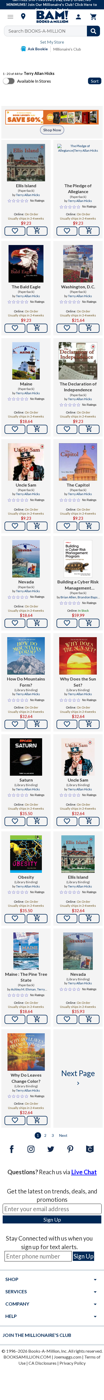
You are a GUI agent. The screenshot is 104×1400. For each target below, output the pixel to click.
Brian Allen (68, 597)
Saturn (26, 779)
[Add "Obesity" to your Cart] (37, 918)
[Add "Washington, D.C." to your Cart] (89, 328)
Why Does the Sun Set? (78, 681)
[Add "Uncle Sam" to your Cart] (37, 526)
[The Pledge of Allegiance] (78, 163)
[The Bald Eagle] (26, 264)
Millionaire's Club (67, 49)
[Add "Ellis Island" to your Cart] (37, 231)
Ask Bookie (38, 49)
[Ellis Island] (26, 163)
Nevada (26, 581)
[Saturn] (26, 757)
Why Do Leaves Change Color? (26, 1077)
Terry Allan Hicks (28, 195)
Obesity (26, 876)
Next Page (78, 1078)
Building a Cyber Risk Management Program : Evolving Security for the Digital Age (78, 585)
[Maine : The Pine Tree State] (26, 951)
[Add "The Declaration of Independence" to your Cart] (89, 429)
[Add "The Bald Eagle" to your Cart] (37, 328)
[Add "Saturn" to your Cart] (37, 821)
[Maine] (26, 361)
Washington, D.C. (78, 286)
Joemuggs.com (67, 1356)
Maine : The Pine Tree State (26, 976)
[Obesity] (26, 854)
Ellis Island (26, 185)
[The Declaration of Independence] (77, 361)
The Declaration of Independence (78, 386)
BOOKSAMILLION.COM (27, 1356)
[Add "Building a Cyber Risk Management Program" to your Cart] (89, 623)
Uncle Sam (26, 484)
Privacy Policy (72, 1362)
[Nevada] (26, 559)
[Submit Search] (93, 31)
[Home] (52, 17)
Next (63, 1135)
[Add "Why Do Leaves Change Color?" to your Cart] (37, 1120)
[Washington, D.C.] (78, 264)
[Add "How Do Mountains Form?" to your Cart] (37, 724)
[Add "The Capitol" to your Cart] (89, 526)
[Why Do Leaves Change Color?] (26, 1052)
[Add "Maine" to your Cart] (37, 429)
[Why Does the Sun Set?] (78, 656)
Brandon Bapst (88, 597)
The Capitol (78, 484)
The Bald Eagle (26, 286)
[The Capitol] (78, 462)
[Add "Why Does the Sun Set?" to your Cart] (89, 724)
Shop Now (52, 130)
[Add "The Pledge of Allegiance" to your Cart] (89, 231)
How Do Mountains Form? (26, 681)
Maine (26, 383)
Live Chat (84, 1172)
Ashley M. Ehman (23, 989)
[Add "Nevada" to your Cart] (37, 623)
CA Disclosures (43, 1362)
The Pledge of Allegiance (78, 188)
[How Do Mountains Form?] (26, 656)
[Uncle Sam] (26, 462)
